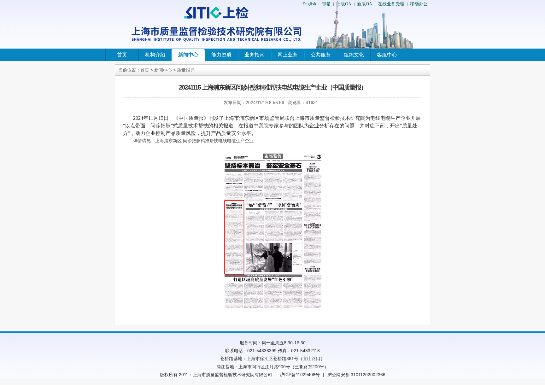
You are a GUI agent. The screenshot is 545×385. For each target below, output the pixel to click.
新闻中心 (188, 54)
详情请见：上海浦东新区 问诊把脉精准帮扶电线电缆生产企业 (193, 140)
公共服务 (321, 54)
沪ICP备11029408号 (300, 374)
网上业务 (288, 54)
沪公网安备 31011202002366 (356, 374)
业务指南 (254, 54)
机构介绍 (155, 54)
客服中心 (387, 54)
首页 (122, 54)
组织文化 (354, 54)
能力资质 (221, 54)
